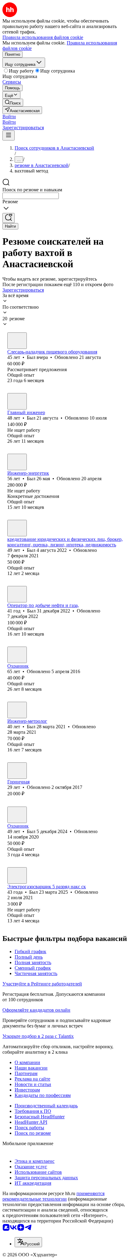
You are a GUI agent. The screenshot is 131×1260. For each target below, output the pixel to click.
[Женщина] (17, 770)
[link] (12, 102)
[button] (9, 116)
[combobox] (30, 196)
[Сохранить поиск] (8, 218)
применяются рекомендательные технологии (53, 1196)
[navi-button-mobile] (8, 135)
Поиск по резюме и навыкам (32, 189)
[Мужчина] (17, 340)
